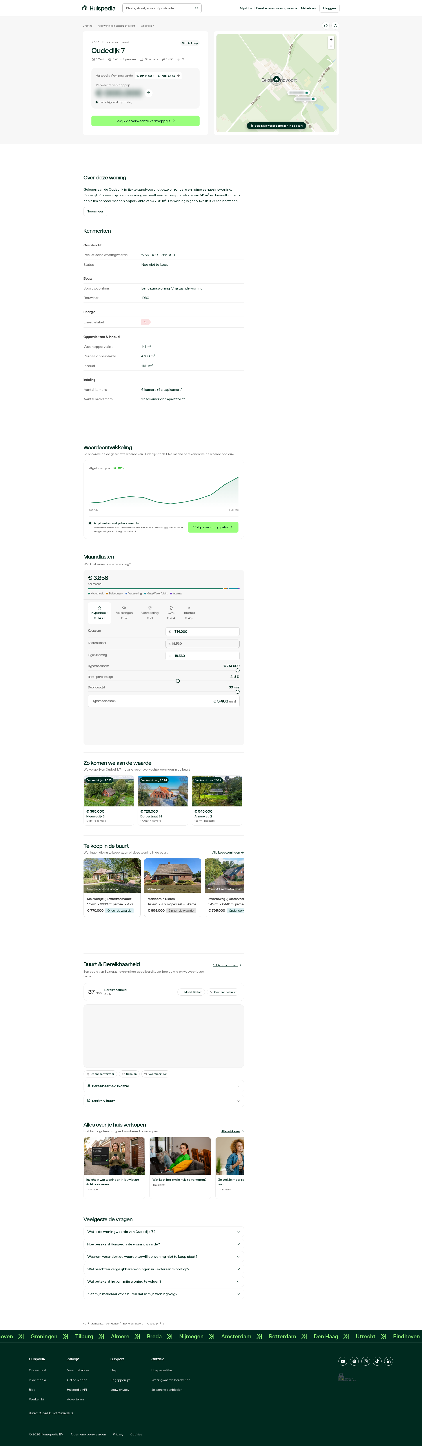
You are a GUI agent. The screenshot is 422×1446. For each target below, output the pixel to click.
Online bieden (77, 1380)
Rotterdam (316, 1336)
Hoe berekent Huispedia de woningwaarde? (123, 1244)
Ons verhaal (37, 1370)
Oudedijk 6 (46, 1413)
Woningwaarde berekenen (170, 1380)
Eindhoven (33, 1336)
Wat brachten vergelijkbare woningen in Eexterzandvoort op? (138, 1269)
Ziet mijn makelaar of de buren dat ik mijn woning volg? (132, 1294)
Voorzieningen (157, 1073)
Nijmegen (225, 1336)
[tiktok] (377, 1361)
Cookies (136, 1434)
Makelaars (308, 8)
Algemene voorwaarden (88, 1434)
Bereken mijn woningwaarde (276, 8)
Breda (188, 1336)
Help (114, 1370)
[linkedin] (388, 1361)
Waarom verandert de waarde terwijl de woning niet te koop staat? (142, 1256)
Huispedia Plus (161, 1370)
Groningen (78, 1336)
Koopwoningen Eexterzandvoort (116, 25)
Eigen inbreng (97, 655)
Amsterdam (270, 1336)
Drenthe (87, 25)
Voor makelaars (78, 1370)
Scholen (131, 1073)
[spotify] (354, 1361)
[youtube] (342, 1361)
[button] (276, 79)
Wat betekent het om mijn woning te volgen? (124, 1281)
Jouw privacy (120, 1390)
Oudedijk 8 (65, 1413)
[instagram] (365, 1361)
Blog (32, 1390)
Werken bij (36, 1399)
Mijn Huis (246, 8)
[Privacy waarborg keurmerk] (347, 1377)
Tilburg (118, 1336)
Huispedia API (77, 1390)
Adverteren (75, 1399)
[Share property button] (326, 26)
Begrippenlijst (120, 1380)
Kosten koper (97, 643)
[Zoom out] (331, 46)
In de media (37, 1380)
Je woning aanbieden (166, 1390)
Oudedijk (146, 25)
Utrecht (399, 1336)
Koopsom (94, 631)
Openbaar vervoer (102, 1073)
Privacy (118, 1434)
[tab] (99, 613)
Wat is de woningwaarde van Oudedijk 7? (121, 1231)
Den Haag (360, 1336)
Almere (154, 1336)
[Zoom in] (331, 39)
